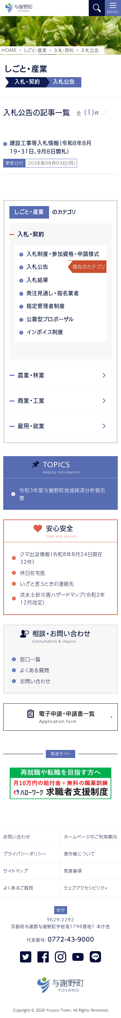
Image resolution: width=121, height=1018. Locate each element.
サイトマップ (15, 871)
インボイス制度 (44, 332)
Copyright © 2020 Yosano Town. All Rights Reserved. (60, 1010)
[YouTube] (78, 956)
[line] (95, 956)
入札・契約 (64, 50)
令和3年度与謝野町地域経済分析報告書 (62, 493)
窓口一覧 (30, 659)
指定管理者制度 (45, 306)
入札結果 (37, 280)
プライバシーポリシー (24, 854)
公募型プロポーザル (50, 319)
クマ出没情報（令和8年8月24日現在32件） (61, 557)
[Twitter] (26, 956)
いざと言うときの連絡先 (47, 583)
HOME (9, 50)
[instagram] (60, 956)
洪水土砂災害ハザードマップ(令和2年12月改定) (62, 598)
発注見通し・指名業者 (52, 293)
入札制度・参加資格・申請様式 (62, 254)
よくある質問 (34, 670)
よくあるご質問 (18, 888)
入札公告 (37, 266)
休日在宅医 (32, 572)
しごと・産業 (35, 50)
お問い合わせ (35, 681)
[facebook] (43, 956)
